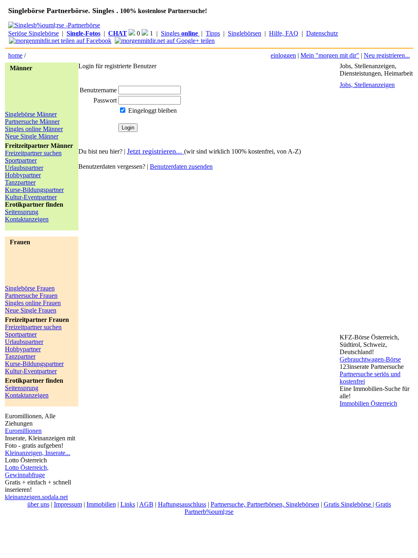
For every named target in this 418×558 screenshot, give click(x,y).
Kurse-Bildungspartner (34, 189)
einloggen (283, 55)
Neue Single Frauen (30, 310)
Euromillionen (23, 430)
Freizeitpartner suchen (33, 153)
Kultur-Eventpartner (31, 197)
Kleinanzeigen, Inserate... (37, 452)
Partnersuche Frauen (31, 295)
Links (127, 504)
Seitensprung (21, 211)
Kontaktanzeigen (27, 219)
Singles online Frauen (33, 302)
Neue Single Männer (31, 136)
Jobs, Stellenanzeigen (367, 84)
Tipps (213, 33)
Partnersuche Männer (32, 121)
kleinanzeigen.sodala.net (36, 496)
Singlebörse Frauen (30, 288)
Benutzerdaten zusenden (181, 166)
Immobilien (101, 504)
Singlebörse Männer (31, 114)
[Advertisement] (37, 92)
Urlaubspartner (24, 167)
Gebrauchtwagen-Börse (370, 359)
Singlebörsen (244, 33)
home (15, 55)
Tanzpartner (20, 182)
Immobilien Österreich (368, 403)
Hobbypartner (23, 175)
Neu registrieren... (387, 55)
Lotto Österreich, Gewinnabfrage (27, 471)
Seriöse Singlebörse (33, 33)
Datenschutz (322, 33)
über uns (38, 504)
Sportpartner (21, 160)
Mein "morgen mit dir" (329, 55)
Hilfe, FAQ (283, 33)
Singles (179, 33)
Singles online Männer (34, 128)
